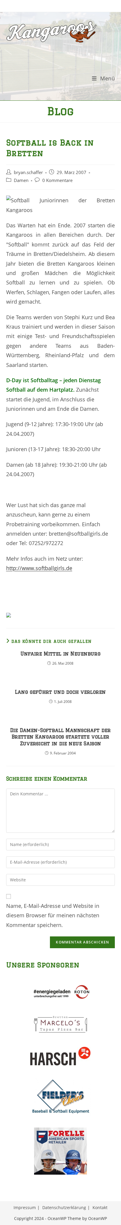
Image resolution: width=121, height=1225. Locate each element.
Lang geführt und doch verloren (60, 692)
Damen (21, 180)
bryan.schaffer (28, 172)
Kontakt (100, 1207)
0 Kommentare (57, 180)
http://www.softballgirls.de (39, 568)
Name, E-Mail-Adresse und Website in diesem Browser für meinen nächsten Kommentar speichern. (52, 915)
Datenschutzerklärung (64, 1207)
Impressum (25, 1207)
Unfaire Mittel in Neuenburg (60, 653)
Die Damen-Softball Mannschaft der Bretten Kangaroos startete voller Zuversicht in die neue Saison (60, 737)
